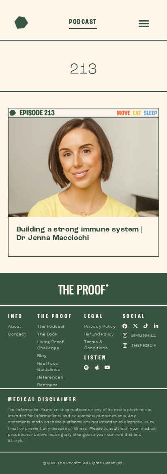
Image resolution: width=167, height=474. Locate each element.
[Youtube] (107, 367)
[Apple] (97, 367)
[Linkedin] (156, 326)
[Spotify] (86, 367)
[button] (144, 23)
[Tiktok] (145, 326)
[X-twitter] (135, 326)
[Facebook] (125, 326)
